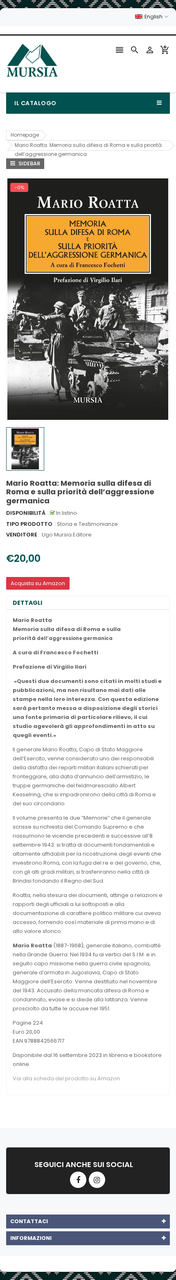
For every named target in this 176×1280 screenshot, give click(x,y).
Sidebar (28, 163)
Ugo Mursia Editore (67, 535)
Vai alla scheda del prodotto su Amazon (66, 1078)
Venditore (21, 535)
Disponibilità (25, 513)
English (154, 16)
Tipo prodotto (29, 524)
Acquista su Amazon (38, 583)
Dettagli (27, 603)
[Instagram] (97, 1180)
